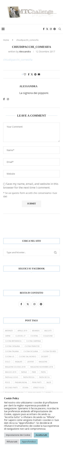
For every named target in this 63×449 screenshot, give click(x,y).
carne (7, 336)
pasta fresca (28, 377)
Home (6, 39)
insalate (18, 362)
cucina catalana (12, 346)
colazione (48, 336)
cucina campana (33, 341)
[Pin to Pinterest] (35, 74)
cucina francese (32, 346)
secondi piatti (11, 387)
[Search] (59, 29)
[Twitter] (47, 29)
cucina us (9, 356)
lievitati (30, 362)
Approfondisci (29, 441)
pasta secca (44, 377)
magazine (43, 362)
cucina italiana (12, 351)
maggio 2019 (10, 372)
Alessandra (25, 51)
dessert (44, 356)
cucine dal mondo (27, 356)
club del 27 (20, 336)
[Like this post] (25, 74)
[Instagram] (51, 29)
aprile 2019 (22, 331)
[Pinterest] (54, 29)
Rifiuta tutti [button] (12, 441)
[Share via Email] (39, 74)
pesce (7, 382)
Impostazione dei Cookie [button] (18, 434)
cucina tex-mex (49, 351)
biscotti (48, 331)
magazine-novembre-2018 (41, 367)
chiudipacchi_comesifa (17, 59)
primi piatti (37, 382)
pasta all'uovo (11, 377)
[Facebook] (43, 29)
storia (25, 387)
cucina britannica (13, 341)
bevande (36, 331)
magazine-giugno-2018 (15, 367)
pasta (43, 372)
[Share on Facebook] (28, 74)
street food (38, 387)
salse (48, 382)
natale (24, 372)
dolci (7, 362)
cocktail (34, 336)
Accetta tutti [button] (41, 434)
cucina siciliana (30, 351)
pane (34, 372)
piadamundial (21, 382)
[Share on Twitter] (32, 74)
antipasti (9, 331)
